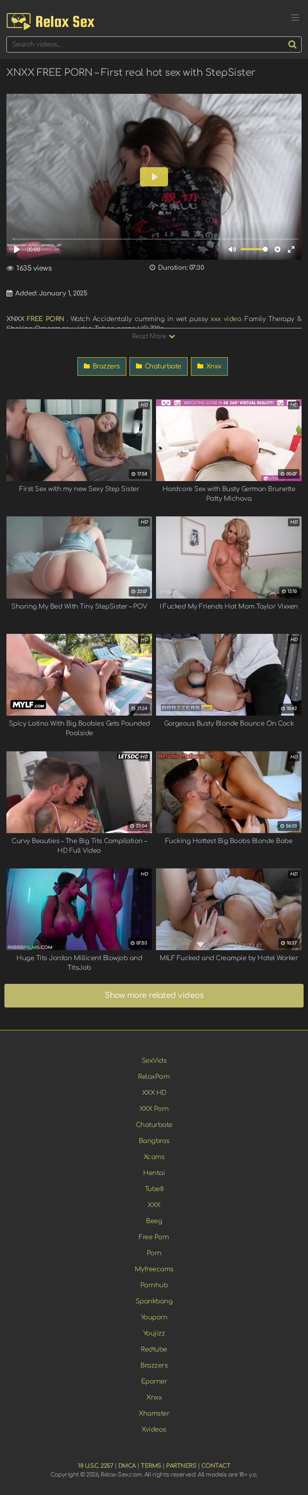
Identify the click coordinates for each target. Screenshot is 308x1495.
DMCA (127, 1466)
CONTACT (216, 1466)
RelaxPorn (154, 1076)
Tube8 (154, 1189)
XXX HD (154, 1092)
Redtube (154, 1349)
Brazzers (105, 366)
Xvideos (154, 1429)
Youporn (154, 1317)
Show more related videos (154, 995)
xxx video (226, 319)
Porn (154, 1253)
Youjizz (154, 1333)
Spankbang (154, 1301)
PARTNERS (181, 1466)
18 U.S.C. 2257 (95, 1466)
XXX (154, 1205)
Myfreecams (154, 1269)
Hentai (154, 1173)
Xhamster (154, 1413)
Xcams (154, 1157)
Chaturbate (162, 366)
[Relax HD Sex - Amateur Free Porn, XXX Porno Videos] (50, 21)
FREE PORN (45, 319)
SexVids (154, 1060)
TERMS (151, 1466)
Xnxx (212, 366)
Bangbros (154, 1141)
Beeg (154, 1221)
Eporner (154, 1381)
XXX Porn (154, 1109)
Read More (150, 336)
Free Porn (154, 1237)
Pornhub (154, 1285)
